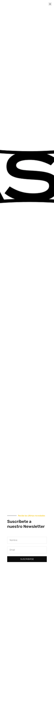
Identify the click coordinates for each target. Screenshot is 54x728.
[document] (27, 364)
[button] (50, 4)
